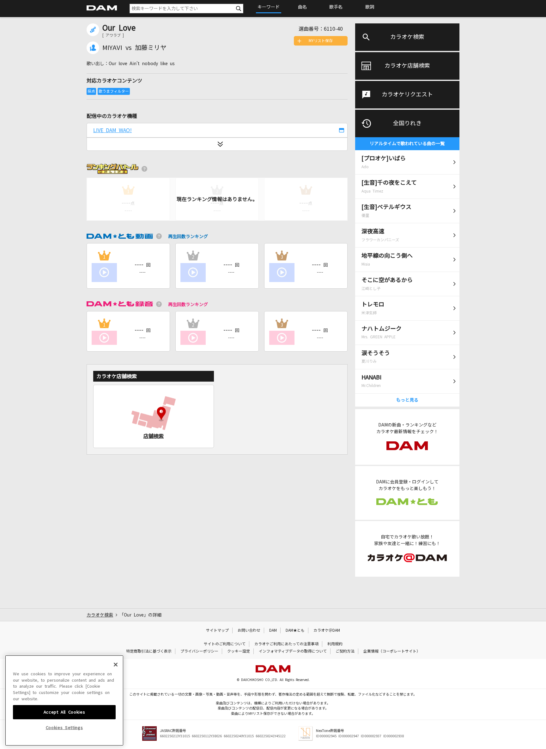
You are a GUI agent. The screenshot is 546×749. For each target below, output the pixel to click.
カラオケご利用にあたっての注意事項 (286, 644)
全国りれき (407, 123)
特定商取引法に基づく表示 (149, 651)
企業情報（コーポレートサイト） (391, 651)
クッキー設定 (238, 651)
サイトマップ (217, 630)
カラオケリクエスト (407, 94)
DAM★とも (295, 630)
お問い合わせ (249, 630)
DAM (273, 630)
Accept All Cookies (64, 712)
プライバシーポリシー (199, 651)
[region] (64, 700)
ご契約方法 (345, 651)
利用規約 (335, 644)
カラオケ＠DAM (326, 630)
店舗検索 (153, 436)
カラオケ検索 (407, 37)
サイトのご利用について (225, 644)
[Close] (116, 665)
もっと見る (407, 400)
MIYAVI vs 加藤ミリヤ (134, 48)
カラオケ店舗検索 (407, 66)
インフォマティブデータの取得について (293, 651)
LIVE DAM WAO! (112, 130)
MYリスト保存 (321, 41)
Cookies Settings (64, 728)
